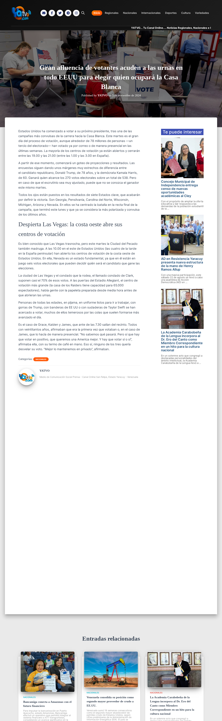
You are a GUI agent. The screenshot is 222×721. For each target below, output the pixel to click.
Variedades (202, 12)
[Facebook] (52, 13)
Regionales (111, 12)
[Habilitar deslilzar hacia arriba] (215, 714)
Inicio (97, 12)
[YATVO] (26, 384)
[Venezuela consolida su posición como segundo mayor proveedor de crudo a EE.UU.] (111, 686)
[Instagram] (76, 13)
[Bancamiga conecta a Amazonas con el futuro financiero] (47, 691)
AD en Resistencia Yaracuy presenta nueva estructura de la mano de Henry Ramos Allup (182, 264)
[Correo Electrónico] (43, 13)
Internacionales (151, 12)
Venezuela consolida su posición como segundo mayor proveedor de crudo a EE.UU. (110, 701)
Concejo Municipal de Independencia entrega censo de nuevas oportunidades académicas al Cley (179, 189)
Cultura (185, 12)
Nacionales (130, 12)
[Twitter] (60, 13)
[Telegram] (68, 13)
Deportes (171, 12)
